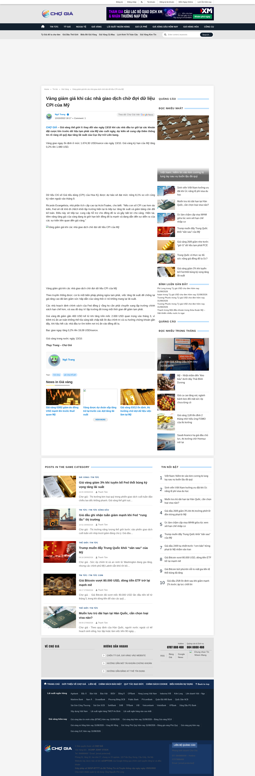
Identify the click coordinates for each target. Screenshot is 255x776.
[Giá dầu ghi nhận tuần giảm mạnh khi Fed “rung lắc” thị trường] (60, 521)
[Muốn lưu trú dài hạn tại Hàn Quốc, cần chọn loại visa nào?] (166, 205)
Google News (181, 655)
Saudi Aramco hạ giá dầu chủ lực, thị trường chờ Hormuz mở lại (192, 439)
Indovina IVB (165, 693)
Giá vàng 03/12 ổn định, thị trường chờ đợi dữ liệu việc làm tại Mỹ (135, 411)
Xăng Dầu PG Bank (187, 705)
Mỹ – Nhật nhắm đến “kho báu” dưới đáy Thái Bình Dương (190, 379)
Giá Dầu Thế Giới (70, 34)
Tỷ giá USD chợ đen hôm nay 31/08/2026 (188, 294)
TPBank (129, 705)
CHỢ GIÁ (51, 127)
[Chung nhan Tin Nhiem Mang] (200, 653)
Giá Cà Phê (141, 27)
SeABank (112, 705)
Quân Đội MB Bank (164, 699)
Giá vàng (96, 27)
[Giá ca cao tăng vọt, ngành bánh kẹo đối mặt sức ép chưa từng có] (166, 402)
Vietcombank (148, 705)
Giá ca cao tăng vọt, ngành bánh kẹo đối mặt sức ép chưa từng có (191, 399)
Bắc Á (84, 693)
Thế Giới (83, 543)
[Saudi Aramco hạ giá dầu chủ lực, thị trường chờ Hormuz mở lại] (166, 442)
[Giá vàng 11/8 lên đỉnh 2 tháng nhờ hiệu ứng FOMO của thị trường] (166, 422)
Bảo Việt (104, 693)
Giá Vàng (65, 89)
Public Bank (133, 699)
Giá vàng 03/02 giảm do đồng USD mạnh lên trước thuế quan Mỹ (62, 411)
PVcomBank (147, 699)
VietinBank (161, 705)
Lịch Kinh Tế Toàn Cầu (127, 34)
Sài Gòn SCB (99, 705)
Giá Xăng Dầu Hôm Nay (165, 27)
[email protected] (103, 753)
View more (100, 420)
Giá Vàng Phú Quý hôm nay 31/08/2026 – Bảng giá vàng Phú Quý (149, 725)
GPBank (131, 693)
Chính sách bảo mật (110, 684)
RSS (162, 656)
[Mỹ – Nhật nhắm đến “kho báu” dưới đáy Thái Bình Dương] (166, 382)
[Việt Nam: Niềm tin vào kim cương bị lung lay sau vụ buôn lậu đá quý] (183, 127)
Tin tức (54, 27)
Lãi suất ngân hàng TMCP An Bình (105, 711)
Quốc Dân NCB (181, 699)
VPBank (172, 705)
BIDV (113, 693)
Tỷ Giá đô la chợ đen (50, 34)
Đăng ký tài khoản (167, 2)
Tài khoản (151, 2)
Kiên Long (178, 693)
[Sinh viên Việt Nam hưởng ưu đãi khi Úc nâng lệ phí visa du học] (166, 191)
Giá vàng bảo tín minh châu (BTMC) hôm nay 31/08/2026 (95, 719)
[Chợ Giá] (57, 13)
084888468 (83, 753)
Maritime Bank (77, 699)
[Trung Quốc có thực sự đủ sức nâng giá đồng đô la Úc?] (166, 258)
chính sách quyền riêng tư (143, 761)
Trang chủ (53, 684)
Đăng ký (119, 2)
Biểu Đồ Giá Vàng (89, 34)
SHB (121, 705)
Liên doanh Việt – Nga (195, 693)
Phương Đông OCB (116, 699)
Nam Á (89, 699)
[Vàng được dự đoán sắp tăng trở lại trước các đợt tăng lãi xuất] (100, 397)
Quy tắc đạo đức (134, 684)
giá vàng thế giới (70, 375)
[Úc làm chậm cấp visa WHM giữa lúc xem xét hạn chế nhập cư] (166, 218)
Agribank (74, 693)
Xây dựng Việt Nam (79, 711)
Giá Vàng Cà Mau (107, 34)
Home (46, 89)
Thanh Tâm (103, 492)
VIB (137, 705)
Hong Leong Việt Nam (147, 693)
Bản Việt (93, 693)
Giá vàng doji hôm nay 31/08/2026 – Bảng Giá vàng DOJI (147, 719)
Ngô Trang (69, 359)
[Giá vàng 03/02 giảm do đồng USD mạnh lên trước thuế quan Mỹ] (63, 397)
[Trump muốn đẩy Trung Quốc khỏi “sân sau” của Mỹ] (166, 232)
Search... (206, 34)
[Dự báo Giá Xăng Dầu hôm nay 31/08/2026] (183, 354)
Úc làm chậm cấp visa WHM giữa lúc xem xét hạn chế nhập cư (192, 218)
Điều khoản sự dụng (181, 684)
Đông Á (121, 693)
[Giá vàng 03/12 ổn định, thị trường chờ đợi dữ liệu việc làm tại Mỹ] (137, 397)
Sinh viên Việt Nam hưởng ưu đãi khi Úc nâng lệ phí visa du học (193, 191)
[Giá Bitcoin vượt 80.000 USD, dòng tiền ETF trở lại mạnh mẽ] (60, 587)
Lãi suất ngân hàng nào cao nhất (137, 711)
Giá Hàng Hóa (191, 27)
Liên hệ (92, 684)
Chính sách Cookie (156, 684)
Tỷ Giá (67, 27)
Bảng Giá (171, 655)
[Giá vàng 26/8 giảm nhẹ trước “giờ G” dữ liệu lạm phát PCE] (166, 245)
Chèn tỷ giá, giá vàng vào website (126, 655)
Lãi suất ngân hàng (118, 27)
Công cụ (209, 27)
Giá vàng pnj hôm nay (190, 725)
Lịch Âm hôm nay (204, 2)
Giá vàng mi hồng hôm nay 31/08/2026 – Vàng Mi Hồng (94, 725)
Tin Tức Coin (96, 575)
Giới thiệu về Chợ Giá (74, 684)
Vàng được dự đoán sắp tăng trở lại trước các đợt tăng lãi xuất (99, 411)
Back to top (203, 684)
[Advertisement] (127, 60)
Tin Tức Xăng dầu (99, 510)
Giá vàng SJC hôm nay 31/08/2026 (86, 731)
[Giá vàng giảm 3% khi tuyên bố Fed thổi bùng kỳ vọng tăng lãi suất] (166, 272)
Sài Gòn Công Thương (80, 705)
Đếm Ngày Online (186, 2)
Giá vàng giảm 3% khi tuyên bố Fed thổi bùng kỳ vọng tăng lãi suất (193, 272)
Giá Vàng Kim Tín (148, 34)
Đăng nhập (131, 2)
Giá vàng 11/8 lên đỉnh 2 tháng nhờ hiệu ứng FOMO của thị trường (191, 419)
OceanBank (100, 699)
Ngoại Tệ (81, 27)
